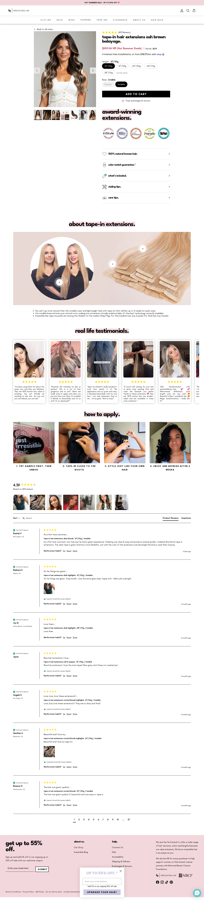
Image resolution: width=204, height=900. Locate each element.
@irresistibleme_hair (168, 389)
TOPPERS (85, 20)
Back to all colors (45, 29)
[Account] (181, 10)
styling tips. (114, 187)
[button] (136, 32)
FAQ (114, 852)
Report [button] (69, 551)
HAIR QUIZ (157, 20)
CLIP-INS (46, 20)
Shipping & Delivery (121, 861)
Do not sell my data (54, 892)
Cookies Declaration (72, 892)
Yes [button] (64, 551)
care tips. (113, 198)
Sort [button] (15, 518)
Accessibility (117, 857)
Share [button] (75, 551)
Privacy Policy (28, 892)
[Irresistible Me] (18, 10)
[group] (27, 485)
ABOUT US (139, 20)
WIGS (72, 20)
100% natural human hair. (123, 154)
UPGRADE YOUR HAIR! (102, 892)
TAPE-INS (102, 20)
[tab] (170, 519)
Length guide (121, 72)
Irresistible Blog (81, 852)
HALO (60, 20)
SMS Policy (39, 892)
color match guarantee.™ (122, 165)
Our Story (78, 847)
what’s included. (117, 176)
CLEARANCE (120, 20)
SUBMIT (43, 869)
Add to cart (136, 94)
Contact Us (117, 847)
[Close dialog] (120, 871)
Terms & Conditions (13, 892)
